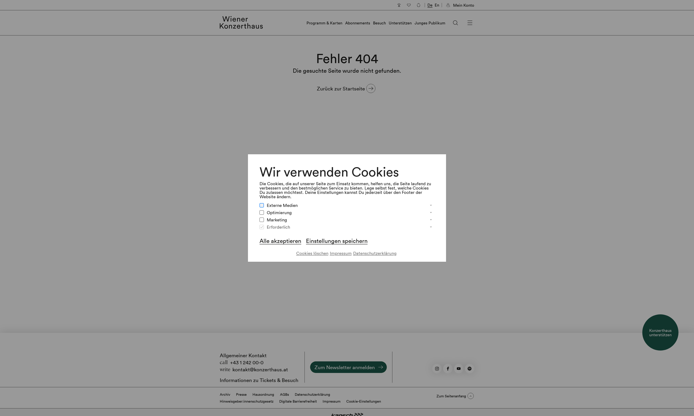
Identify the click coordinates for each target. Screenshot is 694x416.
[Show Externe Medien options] (431, 205)
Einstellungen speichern (337, 241)
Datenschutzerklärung (375, 253)
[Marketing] (262, 220)
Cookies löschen (312, 253)
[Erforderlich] (262, 227)
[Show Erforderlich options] (431, 227)
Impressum (341, 253)
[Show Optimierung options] (431, 212)
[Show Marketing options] (431, 220)
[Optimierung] (262, 212)
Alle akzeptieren (280, 241)
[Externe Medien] (262, 205)
